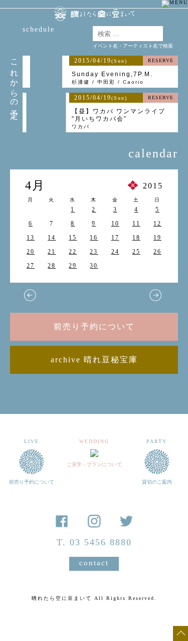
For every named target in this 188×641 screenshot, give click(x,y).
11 (136, 224)
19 (157, 238)
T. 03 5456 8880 (94, 542)
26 (157, 252)
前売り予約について (94, 326)
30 (94, 266)
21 (52, 252)
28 (52, 266)
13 (31, 238)
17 (115, 238)
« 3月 (30, 295)
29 (73, 266)
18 (136, 238)
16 (94, 238)
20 (31, 252)
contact (94, 563)
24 (115, 252)
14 (52, 238)
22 (73, 252)
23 (94, 252)
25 (136, 252)
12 (157, 224)
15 (73, 238)
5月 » (155, 295)
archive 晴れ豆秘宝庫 (94, 359)
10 (115, 224)
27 (31, 266)
